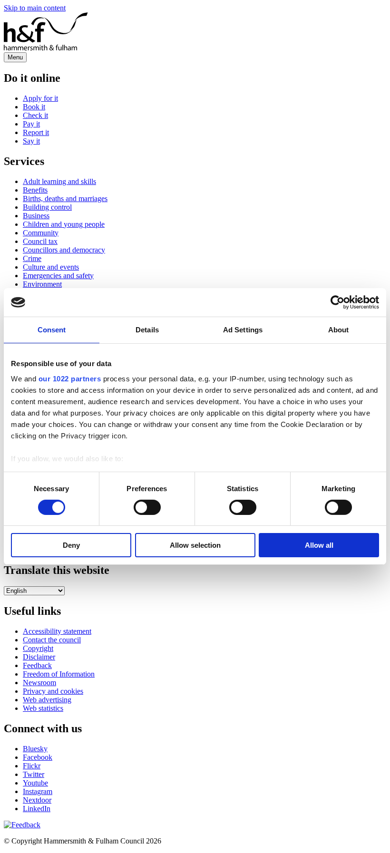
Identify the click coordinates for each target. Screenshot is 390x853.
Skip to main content (35, 8)
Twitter (33, 774)
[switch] (147, 507)
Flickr (31, 766)
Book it (34, 107)
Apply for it (40, 98)
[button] (22, 825)
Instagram (37, 791)
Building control (47, 207)
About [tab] (338, 330)
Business (36, 216)
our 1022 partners (70, 378)
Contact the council (52, 640)
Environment (42, 284)
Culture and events (51, 267)
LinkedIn (36, 809)
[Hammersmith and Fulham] (46, 48)
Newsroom (39, 683)
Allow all (319, 545)
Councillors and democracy (64, 250)
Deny (71, 545)
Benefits (35, 190)
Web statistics (43, 708)
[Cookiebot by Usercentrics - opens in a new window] (337, 302)
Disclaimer (39, 657)
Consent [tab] (52, 330)
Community (40, 233)
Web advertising (47, 700)
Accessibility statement (57, 631)
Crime (32, 258)
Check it (35, 115)
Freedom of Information (59, 674)
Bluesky (35, 749)
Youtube (35, 783)
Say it (31, 141)
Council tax (40, 241)
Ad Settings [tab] (243, 330)
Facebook (37, 757)
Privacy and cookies (53, 691)
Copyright (38, 648)
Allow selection (195, 545)
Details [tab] (147, 330)
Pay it (31, 124)
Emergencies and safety (58, 275)
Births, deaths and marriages (65, 198)
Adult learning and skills (59, 181)
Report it (36, 132)
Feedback (37, 665)
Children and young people (64, 224)
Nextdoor (37, 800)
